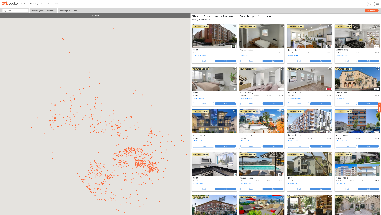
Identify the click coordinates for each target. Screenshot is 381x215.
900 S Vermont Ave (293, 141)
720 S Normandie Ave (199, 55)
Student (24, 4)
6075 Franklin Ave (198, 183)
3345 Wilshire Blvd (293, 55)
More (75, 11)
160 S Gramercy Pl (198, 98)
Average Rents (46, 4)
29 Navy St (243, 55)
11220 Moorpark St (246, 98)
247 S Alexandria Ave (294, 98)
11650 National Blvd (341, 55)
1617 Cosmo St (244, 141)
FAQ (56, 4)
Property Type (36, 11)
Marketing (34, 4)
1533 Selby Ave (292, 183)
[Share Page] (377, 4)
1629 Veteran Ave (198, 141)
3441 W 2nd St (340, 98)
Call (225, 61)
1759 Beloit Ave (340, 183)
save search (371, 11)
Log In (370, 4)
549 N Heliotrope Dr (341, 141)
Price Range (63, 11)
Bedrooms (50, 11)
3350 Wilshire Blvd (245, 183)
